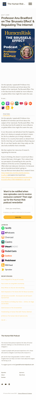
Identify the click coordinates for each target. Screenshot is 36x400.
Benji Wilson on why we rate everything (12, 287)
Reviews (3, 377)
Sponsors (21, 372)
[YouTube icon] (6, 384)
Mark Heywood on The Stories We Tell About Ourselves (17, 292)
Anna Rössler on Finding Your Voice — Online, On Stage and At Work (17, 302)
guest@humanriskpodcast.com (25, 364)
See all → (4, 320)
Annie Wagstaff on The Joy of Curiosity (12, 279)
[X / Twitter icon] (2, 384)
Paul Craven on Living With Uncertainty (12, 283)
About (3, 375)
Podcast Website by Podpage (25, 393)
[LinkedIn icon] (9, 384)
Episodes (3, 372)
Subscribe (18, 217)
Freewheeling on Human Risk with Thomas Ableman (16, 312)
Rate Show (22, 375)
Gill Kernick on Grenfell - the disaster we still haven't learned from (16, 297)
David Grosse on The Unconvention (11, 308)
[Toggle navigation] (30, 4)
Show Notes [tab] (6, 114)
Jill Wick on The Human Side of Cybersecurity (14, 316)
